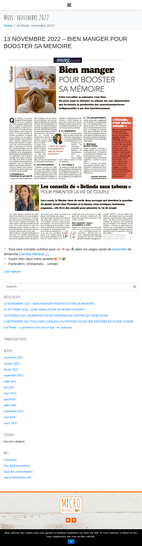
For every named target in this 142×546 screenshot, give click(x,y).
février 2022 (11, 369)
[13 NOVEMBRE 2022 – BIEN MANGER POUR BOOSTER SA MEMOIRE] (71, 148)
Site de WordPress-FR (17, 477)
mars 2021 (10, 393)
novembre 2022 (13, 357)
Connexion (10, 459)
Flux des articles (17, 465)
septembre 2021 (13, 375)
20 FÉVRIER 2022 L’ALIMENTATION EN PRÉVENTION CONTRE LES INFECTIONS (56, 315)
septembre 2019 (13, 411)
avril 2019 (9, 417)
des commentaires (18, 471)
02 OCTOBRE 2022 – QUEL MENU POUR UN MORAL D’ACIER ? (45, 309)
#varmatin (119, 249)
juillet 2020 (10, 405)
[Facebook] (68, 520)
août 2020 (10, 399)
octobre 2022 (11, 363)
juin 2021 (9, 387)
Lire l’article (12, 271)
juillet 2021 (10, 381)
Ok (71, 541)
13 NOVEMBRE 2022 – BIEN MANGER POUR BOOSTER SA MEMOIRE (49, 303)
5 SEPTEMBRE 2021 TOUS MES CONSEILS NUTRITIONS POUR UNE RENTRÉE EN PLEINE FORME (68, 321)
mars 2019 (10, 423)
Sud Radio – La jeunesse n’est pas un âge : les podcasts (38, 327)
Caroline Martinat (31, 254)
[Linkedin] (74, 520)
